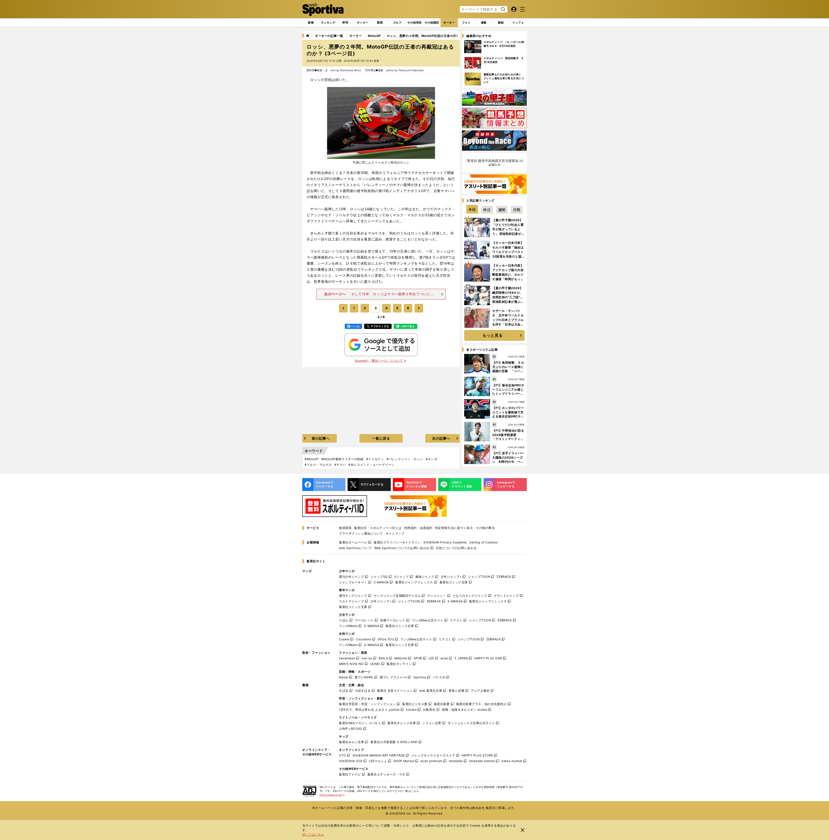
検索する (502, 9)
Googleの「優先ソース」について (379, 360)
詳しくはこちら (313, 834)
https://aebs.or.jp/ (332, 794)
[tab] (345, 22)
